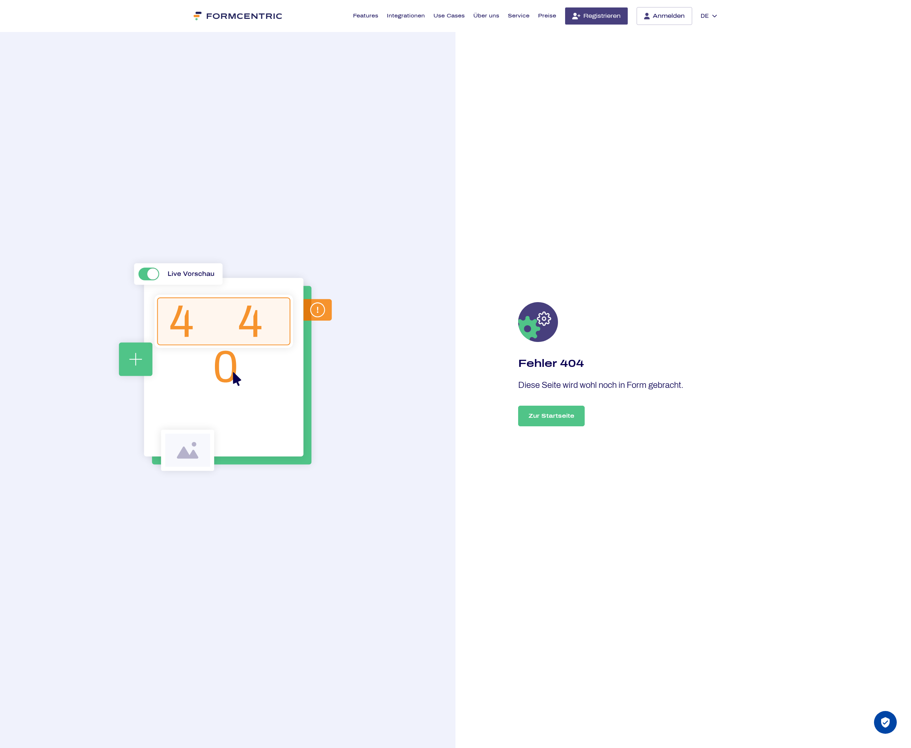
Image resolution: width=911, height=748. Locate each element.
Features (365, 16)
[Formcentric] (238, 16)
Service (519, 16)
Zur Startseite (551, 416)
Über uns (486, 16)
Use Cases (449, 16)
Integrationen (406, 16)
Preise (547, 16)
